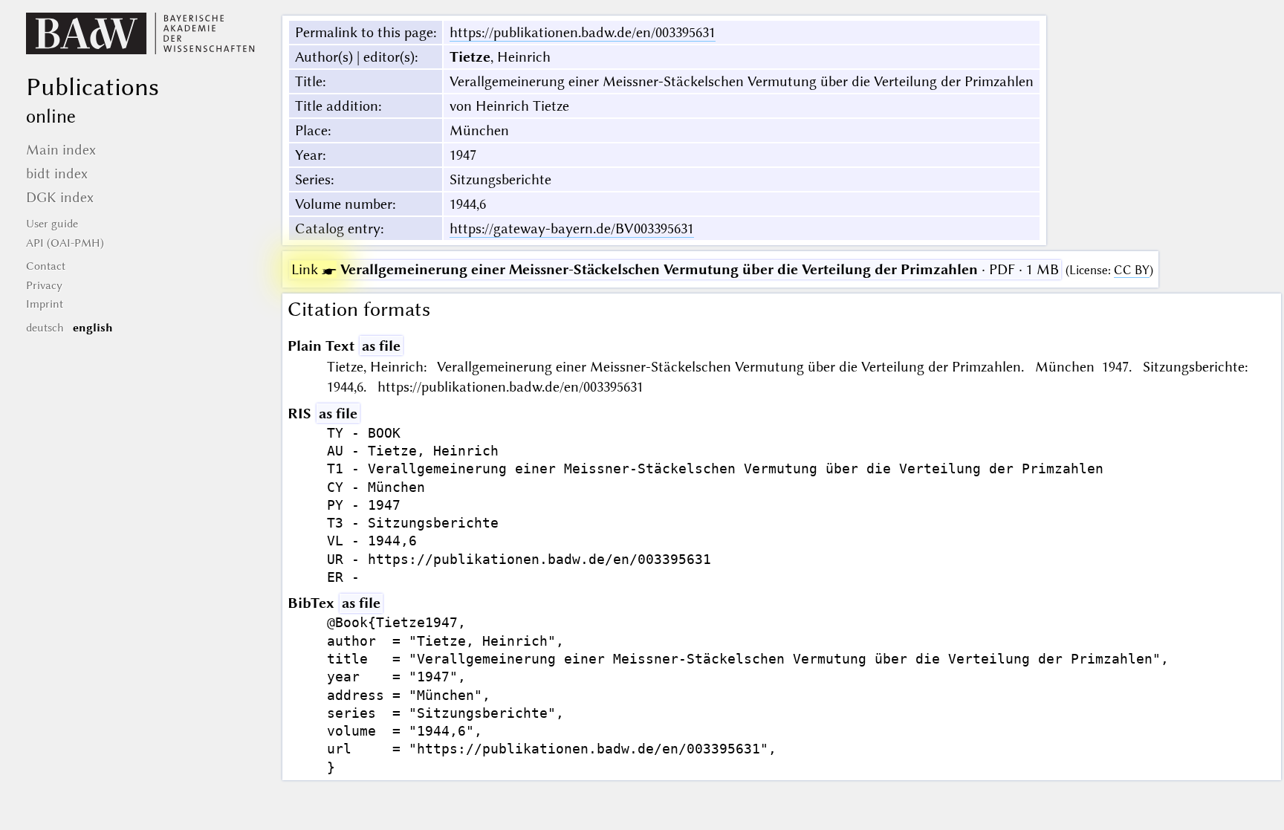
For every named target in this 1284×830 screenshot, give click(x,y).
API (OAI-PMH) (65, 243)
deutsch (45, 327)
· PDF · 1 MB (675, 269)
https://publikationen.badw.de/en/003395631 (583, 32)
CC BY (1132, 270)
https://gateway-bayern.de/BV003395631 (572, 228)
